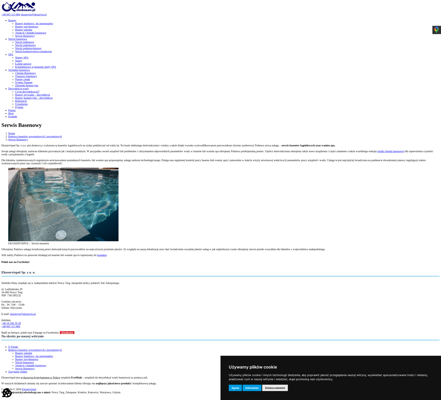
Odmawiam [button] (252, 387)
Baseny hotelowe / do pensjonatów (34, 23)
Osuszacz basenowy (26, 76)
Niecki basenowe (17, 39)
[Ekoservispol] (18, 11)
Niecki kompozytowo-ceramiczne (33, 51)
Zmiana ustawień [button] (275, 387)
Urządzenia (21, 104)
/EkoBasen (67, 332)
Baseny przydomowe (26, 26)
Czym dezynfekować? (27, 91)
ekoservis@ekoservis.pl (34, 14)
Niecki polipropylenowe (28, 48)
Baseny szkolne (23, 29)
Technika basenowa (19, 70)
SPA (10, 54)
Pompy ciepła (22, 79)
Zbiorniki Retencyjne (26, 85)
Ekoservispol (29, 389)
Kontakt (12, 116)
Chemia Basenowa (25, 73)
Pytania (19, 107)
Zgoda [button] (235, 387)
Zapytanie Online (17, 371)
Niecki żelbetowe (24, 42)
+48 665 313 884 (10, 14)
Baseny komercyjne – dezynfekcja (34, 97)
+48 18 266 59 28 (11, 323)
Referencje (21, 101)
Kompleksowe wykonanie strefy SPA (35, 66)
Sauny (18, 60)
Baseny (12, 20)
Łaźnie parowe (23, 63)
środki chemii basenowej (390, 151)
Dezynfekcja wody (18, 88)
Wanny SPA (22, 57)
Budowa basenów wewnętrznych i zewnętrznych (35, 350)
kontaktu (102, 255)
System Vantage (24, 82)
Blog (11, 113)
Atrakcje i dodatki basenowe (30, 32)
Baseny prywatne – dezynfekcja (32, 94)
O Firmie (13, 346)
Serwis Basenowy (25, 35)
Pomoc (12, 110)
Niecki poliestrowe (25, 45)
